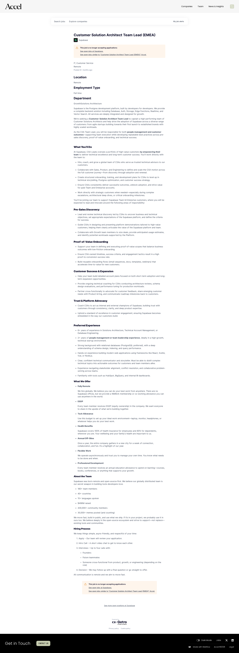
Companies (186, 6)
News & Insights (216, 6)
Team (200, 6)
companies (78, 21)
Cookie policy (125, 628)
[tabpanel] (119, 341)
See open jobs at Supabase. (91, 51)
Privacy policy (114, 628)
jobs (59, 21)
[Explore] (232, 6)
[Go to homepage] (13, 6)
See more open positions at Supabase (119, 605)
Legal (231, 647)
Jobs (218, 640)
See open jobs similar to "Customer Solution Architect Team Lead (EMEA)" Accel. (113, 55)
